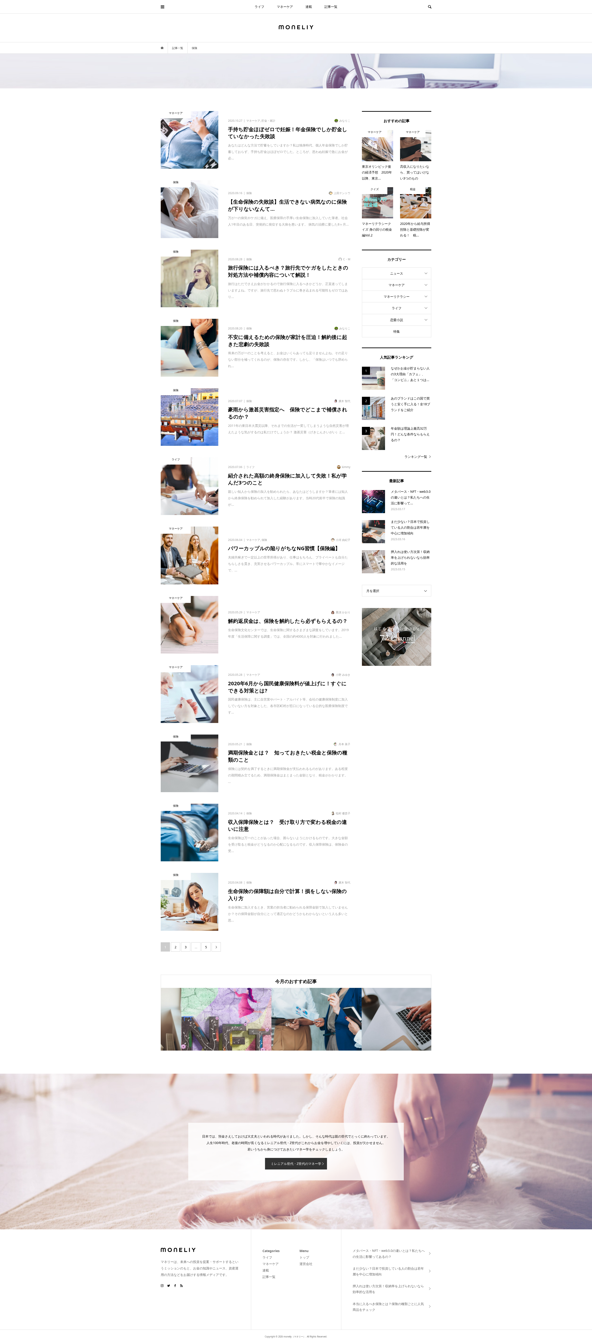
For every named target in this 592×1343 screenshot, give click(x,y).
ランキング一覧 (415, 456)
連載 (308, 6)
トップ (304, 1257)
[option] (206, 1019)
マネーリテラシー (397, 296)
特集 (396, 331)
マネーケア (285, 6)
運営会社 (305, 1264)
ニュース (396, 273)
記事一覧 (330, 6)
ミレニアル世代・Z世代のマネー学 (296, 1163)
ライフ (259, 6)
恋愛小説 (396, 320)
